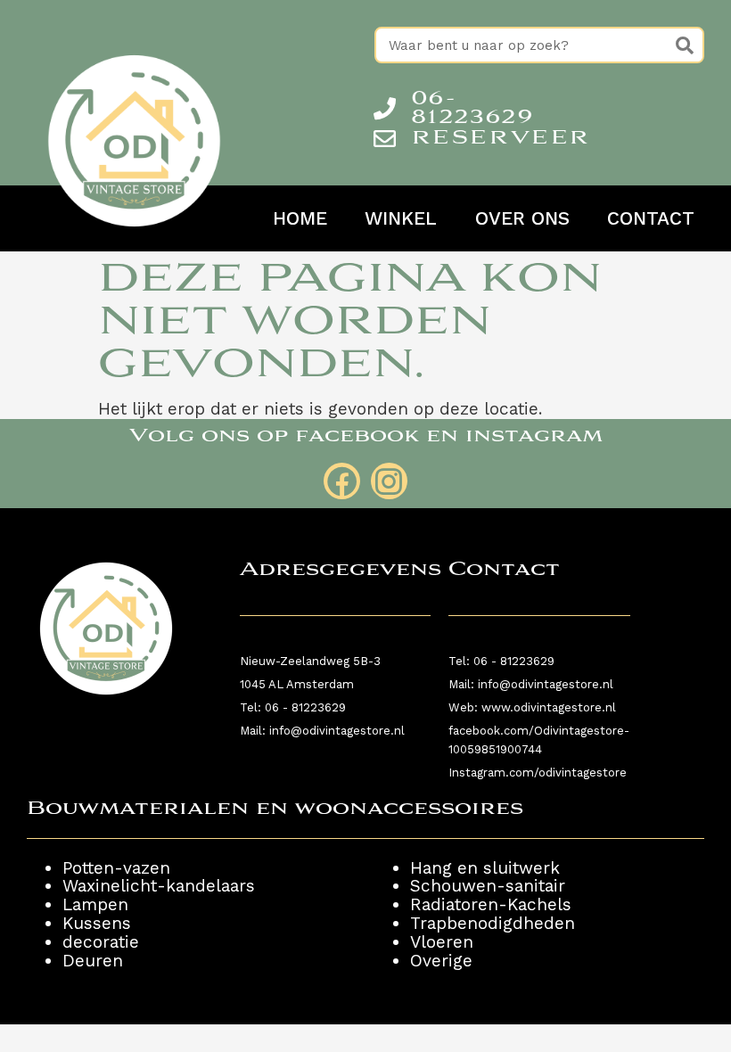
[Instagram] (389, 481)
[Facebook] (342, 481)
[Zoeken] (684, 45)
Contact (650, 218)
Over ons (522, 218)
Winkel (401, 218)
